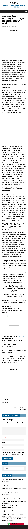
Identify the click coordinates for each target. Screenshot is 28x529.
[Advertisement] (14, 45)
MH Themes (22, 527)
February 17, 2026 (7, 26)
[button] (26, 11)
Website (4, 448)
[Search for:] (14, 468)
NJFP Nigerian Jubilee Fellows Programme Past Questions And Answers (13, 506)
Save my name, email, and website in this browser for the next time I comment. (14, 453)
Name (3, 438)
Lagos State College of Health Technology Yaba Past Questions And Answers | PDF (14, 489)
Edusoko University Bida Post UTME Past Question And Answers (12, 519)
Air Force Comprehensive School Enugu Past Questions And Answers (13, 485)
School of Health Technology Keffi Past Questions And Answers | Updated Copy (12, 498)
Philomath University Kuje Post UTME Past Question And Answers (12, 515)
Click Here (21, 336)
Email (3, 443)
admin (14, 26)
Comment (4, 426)
